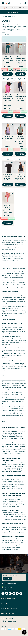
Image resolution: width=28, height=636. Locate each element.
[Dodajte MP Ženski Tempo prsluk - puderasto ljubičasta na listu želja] (11, 124)
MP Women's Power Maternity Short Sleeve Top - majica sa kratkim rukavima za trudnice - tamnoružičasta (8, 100)
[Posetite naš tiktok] (10, 593)
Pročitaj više (5, 34)
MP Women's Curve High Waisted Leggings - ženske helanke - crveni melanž (7, 209)
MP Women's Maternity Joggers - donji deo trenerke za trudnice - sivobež (20, 98)
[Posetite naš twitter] (17, 593)
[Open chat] (20, 593)
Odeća (9, 16)
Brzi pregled (8, 74)
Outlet (13, 16)
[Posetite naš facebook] (6, 593)
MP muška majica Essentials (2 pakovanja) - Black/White (7, 177)
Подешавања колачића (9, 583)
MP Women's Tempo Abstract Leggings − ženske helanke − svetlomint (20, 60)
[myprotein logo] (13, 3)
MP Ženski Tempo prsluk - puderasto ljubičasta (7, 138)
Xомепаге (4, 16)
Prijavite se (7, 578)
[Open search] (6, 3)
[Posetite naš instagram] (2, 593)
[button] (24, 632)
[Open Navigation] (3, 3)
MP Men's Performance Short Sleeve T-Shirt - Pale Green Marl (20, 140)
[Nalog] (21, 3)
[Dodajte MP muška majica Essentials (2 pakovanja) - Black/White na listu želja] (11, 163)
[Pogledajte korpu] (25, 3)
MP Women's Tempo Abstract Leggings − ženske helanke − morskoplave (7, 60)
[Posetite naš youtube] (13, 593)
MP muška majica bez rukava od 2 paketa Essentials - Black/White (20, 177)
